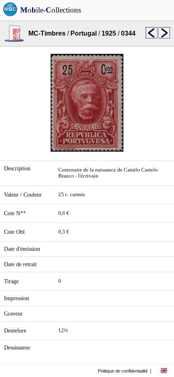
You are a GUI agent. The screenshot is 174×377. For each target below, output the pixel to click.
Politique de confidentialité (123, 371)
